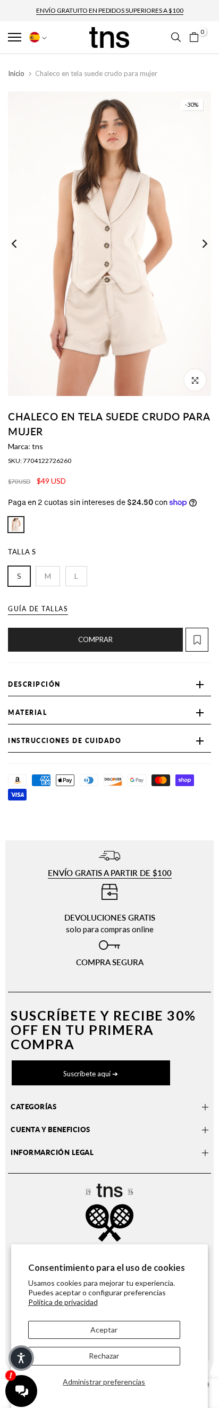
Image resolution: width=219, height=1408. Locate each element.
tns (37, 446)
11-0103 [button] (16, 525)
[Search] (176, 37)
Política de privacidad (63, 1301)
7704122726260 (47, 461)
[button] (17, 37)
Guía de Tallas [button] (38, 608)
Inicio (16, 73)
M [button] (48, 575)
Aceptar (103, 1329)
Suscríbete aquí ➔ (90, 1073)
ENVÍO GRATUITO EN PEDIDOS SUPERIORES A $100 (109, 10)
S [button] (19, 575)
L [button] (76, 575)
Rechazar (104, 1355)
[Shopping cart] (194, 37)
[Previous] (21, 244)
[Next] (197, 244)
